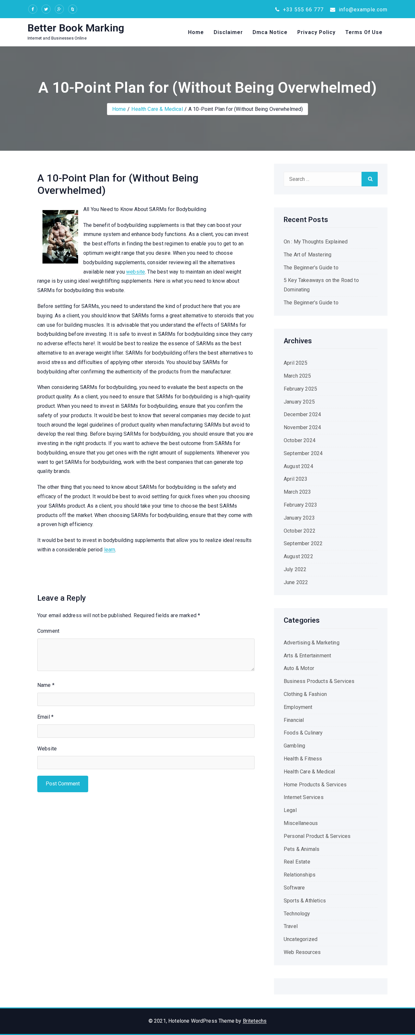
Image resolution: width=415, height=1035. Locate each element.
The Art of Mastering (307, 255)
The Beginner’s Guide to (311, 268)
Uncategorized (300, 939)
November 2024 (302, 427)
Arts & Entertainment (307, 656)
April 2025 (296, 363)
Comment (48, 631)
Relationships (299, 875)
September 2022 (303, 543)
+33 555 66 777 (302, 9)
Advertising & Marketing (311, 643)
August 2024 (298, 466)
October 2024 (299, 440)
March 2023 (297, 492)
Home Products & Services (315, 785)
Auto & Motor (299, 668)
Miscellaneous (301, 823)
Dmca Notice (270, 32)
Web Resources (302, 952)
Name (45, 685)
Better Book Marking (76, 28)
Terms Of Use (364, 32)
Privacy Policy (316, 32)
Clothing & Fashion (305, 694)
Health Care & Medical (157, 109)
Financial (294, 720)
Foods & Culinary (303, 733)
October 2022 (299, 531)
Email (45, 717)
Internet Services (304, 797)
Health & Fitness (303, 759)
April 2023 (296, 479)
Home (196, 32)
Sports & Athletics (305, 901)
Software (294, 888)
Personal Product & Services (317, 836)
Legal (290, 810)
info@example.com (362, 9)
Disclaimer (228, 32)
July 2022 (295, 569)
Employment (298, 707)
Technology (297, 914)
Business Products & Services (319, 681)
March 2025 (297, 376)
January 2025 (299, 402)
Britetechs (255, 1021)
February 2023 (300, 505)
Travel (291, 926)
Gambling (294, 746)
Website (47, 749)
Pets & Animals (301, 849)
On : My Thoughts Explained (316, 242)
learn (109, 550)
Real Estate (297, 862)
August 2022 (298, 556)
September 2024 (303, 453)
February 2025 (300, 389)
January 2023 (299, 518)
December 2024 (302, 414)
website (135, 272)
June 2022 (296, 582)
